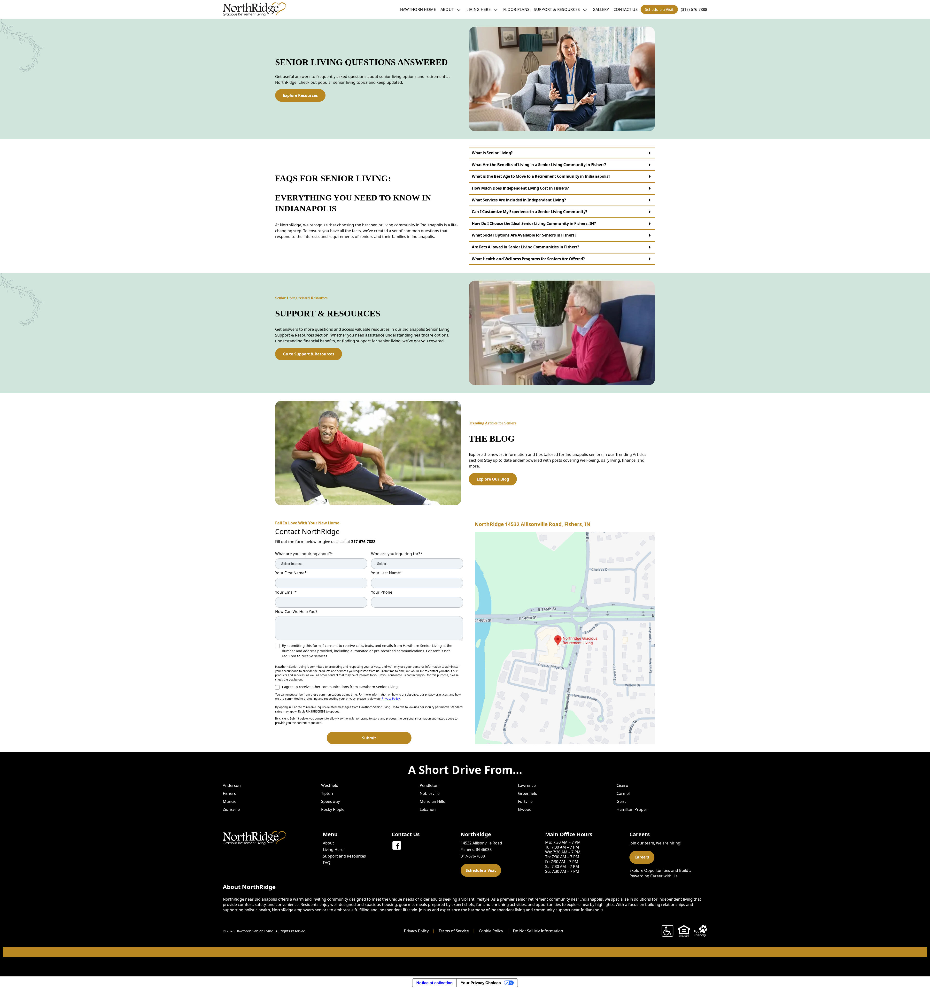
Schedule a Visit (659, 9)
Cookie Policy (491, 931)
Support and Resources (344, 856)
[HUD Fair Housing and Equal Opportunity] (684, 931)
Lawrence (527, 785)
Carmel (623, 793)
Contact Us (625, 9)
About (447, 9)
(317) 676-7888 (694, 9)
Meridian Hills (432, 801)
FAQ (326, 862)
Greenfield (527, 793)
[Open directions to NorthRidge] (565, 638)
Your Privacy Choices (481, 982)
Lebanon (428, 809)
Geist (621, 801)
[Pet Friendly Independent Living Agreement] (700, 931)
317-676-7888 (363, 541)
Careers (642, 857)
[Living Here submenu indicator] (495, 9)
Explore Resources (300, 95)
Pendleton (429, 785)
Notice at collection (434, 982)
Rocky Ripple (332, 809)
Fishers (229, 793)
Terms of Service (454, 931)
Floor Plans (516, 9)
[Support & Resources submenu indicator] (584, 9)
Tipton (327, 793)
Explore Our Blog (493, 479)
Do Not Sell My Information (538, 931)
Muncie (229, 801)
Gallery (601, 9)
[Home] (254, 9)
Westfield (329, 785)
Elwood (525, 809)
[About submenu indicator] (458, 9)
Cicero (622, 785)
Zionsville (231, 809)
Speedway (330, 801)
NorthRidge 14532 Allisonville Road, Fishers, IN (532, 524)
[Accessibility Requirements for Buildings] (667, 931)
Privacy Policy (391, 698)
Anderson (232, 785)
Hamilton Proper (632, 809)
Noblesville (430, 793)
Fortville (525, 801)
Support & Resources (557, 9)
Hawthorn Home (418, 9)
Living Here (478, 9)
